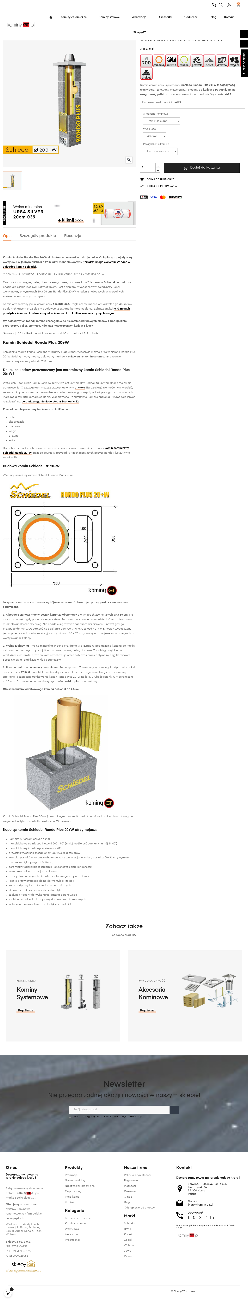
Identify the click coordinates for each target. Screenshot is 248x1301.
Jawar (128, 1250)
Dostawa (130, 1191)
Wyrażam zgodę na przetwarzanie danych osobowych (108, 1116)
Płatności (130, 1186)
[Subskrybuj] (174, 1110)
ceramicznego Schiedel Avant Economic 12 (50, 401)
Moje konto (72, 1196)
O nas (128, 1196)
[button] (25, 1010)
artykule (80, 387)
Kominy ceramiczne (78, 1218)
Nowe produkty (75, 1180)
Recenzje (72, 236)
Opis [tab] (7, 236)
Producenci (72, 1240)
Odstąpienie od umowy (139, 1207)
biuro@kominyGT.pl (200, 1204)
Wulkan (129, 1245)
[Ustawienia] (229, 5)
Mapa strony (73, 1191)
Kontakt (70, 1202)
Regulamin (131, 1180)
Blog (127, 1202)
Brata (127, 1229)
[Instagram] (15, 1291)
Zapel (128, 1240)
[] (8, 1293)
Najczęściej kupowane (80, 1186)
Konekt (128, 1234)
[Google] (22, 1291)
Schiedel (129, 1223)
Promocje (71, 1175)
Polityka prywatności (137, 1175)
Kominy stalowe (75, 1223)
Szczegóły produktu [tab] (38, 236)
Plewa (128, 1256)
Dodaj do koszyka (205, 167)
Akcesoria (71, 1234)
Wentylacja (72, 1229)
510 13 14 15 (201, 1218)
